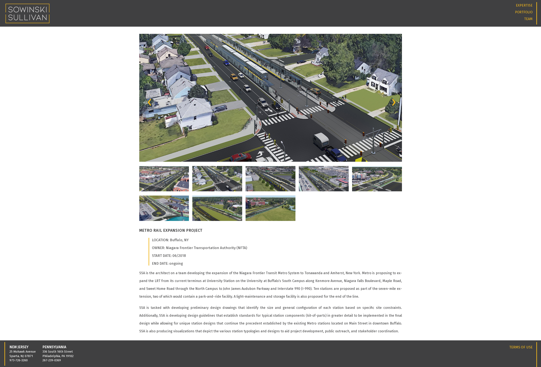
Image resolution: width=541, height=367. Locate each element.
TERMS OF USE (521, 347)
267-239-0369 (51, 360)
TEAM (528, 19)
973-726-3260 (19, 360)
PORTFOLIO (524, 12)
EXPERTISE (524, 5)
